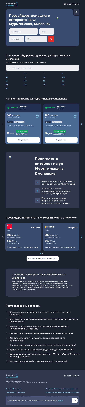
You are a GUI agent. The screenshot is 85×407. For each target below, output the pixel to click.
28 (63, 85)
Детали (10, 122)
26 (44, 85)
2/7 (26, 73)
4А (7, 77)
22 (7, 85)
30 (7, 88)
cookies (60, 400)
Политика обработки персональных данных (61, 389)
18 (44, 81)
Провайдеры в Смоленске (15, 392)
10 (44, 77)
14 (7, 81)
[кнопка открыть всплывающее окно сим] (37, 116)
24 (26, 85)
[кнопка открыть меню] (76, 12)
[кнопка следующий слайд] (81, 123)
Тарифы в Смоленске (13, 389)
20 (63, 81)
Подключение (19, 122)
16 (25, 81)
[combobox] (23, 31)
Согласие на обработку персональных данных (62, 392)
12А (63, 77)
